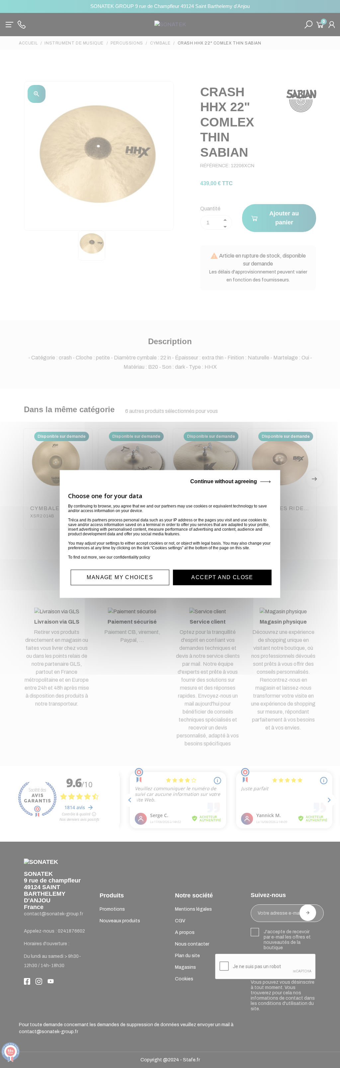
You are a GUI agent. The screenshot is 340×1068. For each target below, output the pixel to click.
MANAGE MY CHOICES (120, 577)
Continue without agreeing (223, 481)
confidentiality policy (132, 557)
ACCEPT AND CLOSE (222, 577)
